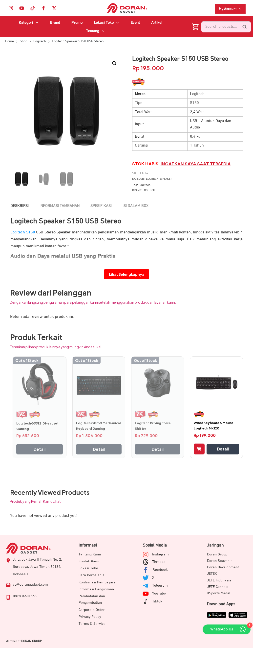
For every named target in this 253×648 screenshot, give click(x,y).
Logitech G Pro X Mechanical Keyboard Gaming (98, 425)
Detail (39, 449)
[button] (114, 63)
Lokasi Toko (88, 568)
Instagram (160, 554)
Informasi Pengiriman (96, 589)
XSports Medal (218, 593)
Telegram (160, 585)
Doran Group (217, 554)
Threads (158, 562)
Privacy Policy (90, 617)
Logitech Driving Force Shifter (153, 425)
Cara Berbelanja (92, 575)
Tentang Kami (90, 554)
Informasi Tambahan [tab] (60, 206)
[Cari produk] (244, 26)
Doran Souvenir (219, 561)
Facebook (160, 570)
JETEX (212, 573)
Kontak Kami (89, 561)
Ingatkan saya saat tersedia (196, 164)
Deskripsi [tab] (19, 206)
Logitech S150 (22, 232)
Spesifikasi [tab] (101, 206)
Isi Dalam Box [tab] (135, 206)
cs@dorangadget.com (30, 584)
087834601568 (25, 596)
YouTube (159, 593)
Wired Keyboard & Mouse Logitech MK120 (213, 425)
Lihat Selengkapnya (126, 274)
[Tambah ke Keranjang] (199, 449)
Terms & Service (92, 623)
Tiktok (157, 601)
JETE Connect (218, 587)
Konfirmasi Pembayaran (98, 582)
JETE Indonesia (219, 580)
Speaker (166, 178)
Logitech (152, 178)
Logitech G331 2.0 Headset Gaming (37, 426)
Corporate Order (92, 610)
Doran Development (223, 567)
